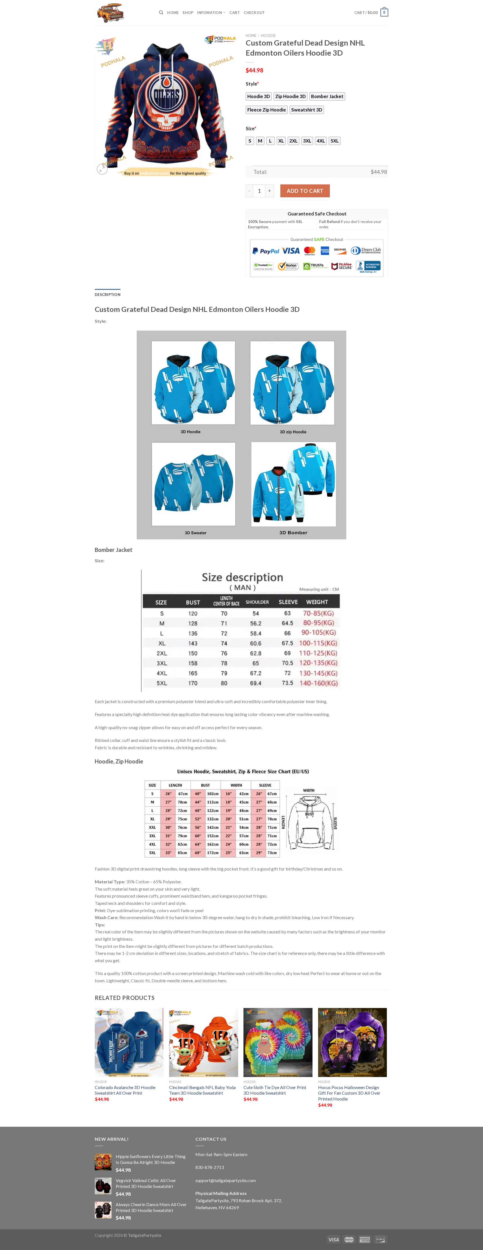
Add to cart (305, 191)
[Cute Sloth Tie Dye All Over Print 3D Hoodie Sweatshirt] (277, 1042)
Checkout (254, 12)
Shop (188, 12)
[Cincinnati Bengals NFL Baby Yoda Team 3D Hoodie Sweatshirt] (203, 1042)
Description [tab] (107, 294)
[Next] (386, 1062)
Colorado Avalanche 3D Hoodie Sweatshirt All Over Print (125, 1090)
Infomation (209, 12)
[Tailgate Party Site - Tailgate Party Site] (123, 12)
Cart (234, 12)
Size (251, 128)
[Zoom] (102, 169)
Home (173, 12)
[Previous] (95, 1062)
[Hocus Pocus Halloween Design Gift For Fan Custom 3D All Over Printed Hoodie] (352, 1042)
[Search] (161, 12)
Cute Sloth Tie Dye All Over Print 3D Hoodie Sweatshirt (274, 1090)
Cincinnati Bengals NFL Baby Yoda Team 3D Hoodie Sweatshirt (202, 1090)
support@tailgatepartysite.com (225, 1180)
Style (252, 84)
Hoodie (268, 35)
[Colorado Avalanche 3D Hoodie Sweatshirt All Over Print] (129, 1042)
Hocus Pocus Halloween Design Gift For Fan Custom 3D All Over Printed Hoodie (349, 1093)
